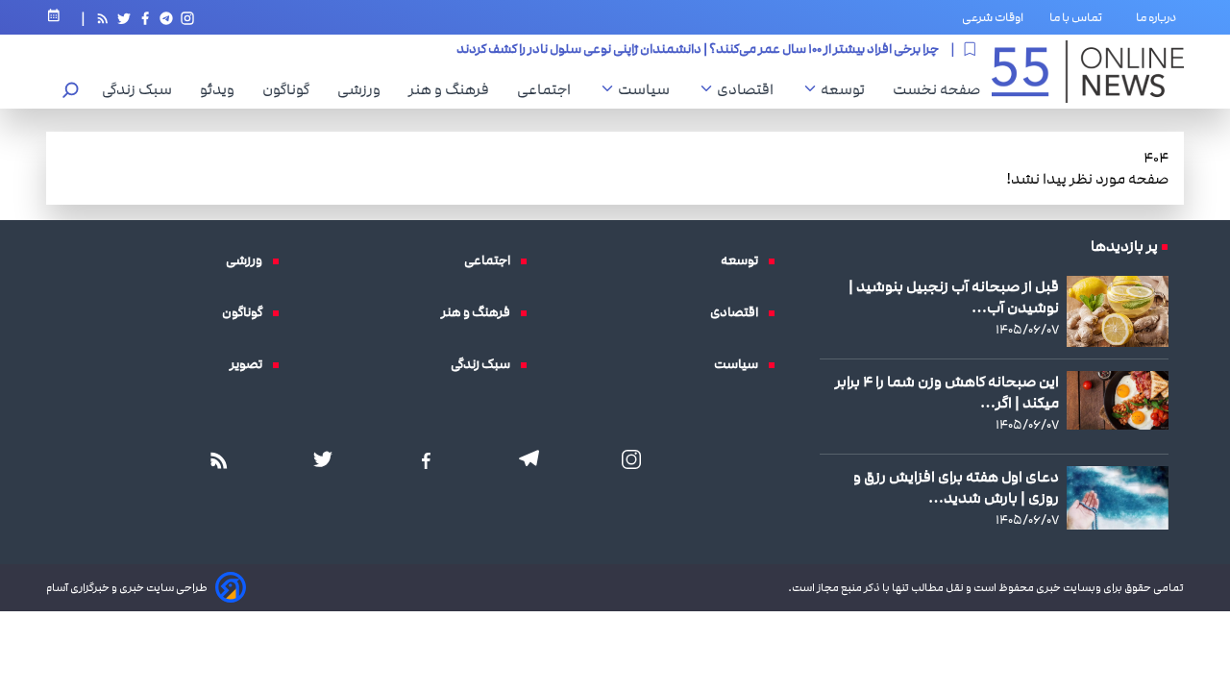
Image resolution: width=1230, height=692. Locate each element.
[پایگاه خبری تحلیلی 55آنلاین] (1088, 71)
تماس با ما (1079, 17)
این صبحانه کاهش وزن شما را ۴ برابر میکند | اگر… (947, 392)
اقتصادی (750, 89)
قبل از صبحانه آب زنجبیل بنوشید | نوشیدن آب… (954, 297)
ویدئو (222, 89)
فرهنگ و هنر (453, 89)
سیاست (648, 89)
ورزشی (363, 89)
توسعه (847, 89)
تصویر (251, 364)
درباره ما (1160, 17)
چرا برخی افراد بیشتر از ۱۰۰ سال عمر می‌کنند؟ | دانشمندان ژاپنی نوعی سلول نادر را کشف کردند (697, 49)
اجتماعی (548, 89)
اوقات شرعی (992, 17)
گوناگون (290, 89)
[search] (71, 92)
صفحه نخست (936, 89)
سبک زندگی (142, 89)
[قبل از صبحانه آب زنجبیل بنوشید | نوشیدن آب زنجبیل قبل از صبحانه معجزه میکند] (1117, 311)
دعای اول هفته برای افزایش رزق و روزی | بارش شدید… (956, 487)
